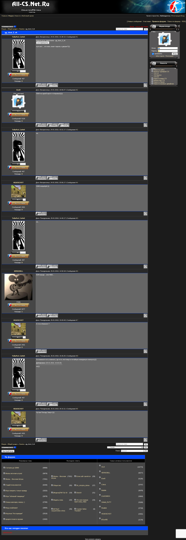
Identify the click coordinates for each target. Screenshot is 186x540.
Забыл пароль (160, 56)
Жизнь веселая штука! (13, 473)
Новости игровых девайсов (163, 84)
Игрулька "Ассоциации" (14, 513)
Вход (182, 16)
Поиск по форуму (173, 21)
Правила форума (159, 21)
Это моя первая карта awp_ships (81, 501)
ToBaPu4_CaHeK (18, 37)
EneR (18, 90)
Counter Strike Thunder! (80, 510)
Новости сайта (158, 70)
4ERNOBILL (18, 271)
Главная (4, 16)
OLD (103, 467)
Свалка (21, 29)
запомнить (158, 53)
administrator (7, 532)
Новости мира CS (160, 78)
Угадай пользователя (13, 485)
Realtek (104, 508)
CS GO (156, 77)
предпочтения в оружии (14, 519)
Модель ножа (58, 500)
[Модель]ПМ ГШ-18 (60, 493)
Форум (3, 29)
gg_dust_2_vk (30, 29)
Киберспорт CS (159, 80)
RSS (183, 21)
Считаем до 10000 (12, 468)
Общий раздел (13, 29)
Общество (57, 485)
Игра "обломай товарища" (15, 496)
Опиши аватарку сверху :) (15, 502)
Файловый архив (28, 16)
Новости (17, 16)
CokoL (103, 484)
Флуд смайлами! (11, 508)
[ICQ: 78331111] (52, 85)
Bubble (103, 490)
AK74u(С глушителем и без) (58, 510)
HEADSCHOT (18, 182)
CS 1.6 (156, 73)
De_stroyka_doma (82, 485)
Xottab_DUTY (106, 502)
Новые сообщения (135, 21)
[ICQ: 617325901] (63, 125)
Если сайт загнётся (83, 476)
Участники (147, 21)
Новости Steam (159, 82)
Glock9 (78, 493)
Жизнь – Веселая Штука (14, 479)
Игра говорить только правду (16, 490)
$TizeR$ (104, 519)
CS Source (157, 75)
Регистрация (175, 16)
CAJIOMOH (105, 496)
